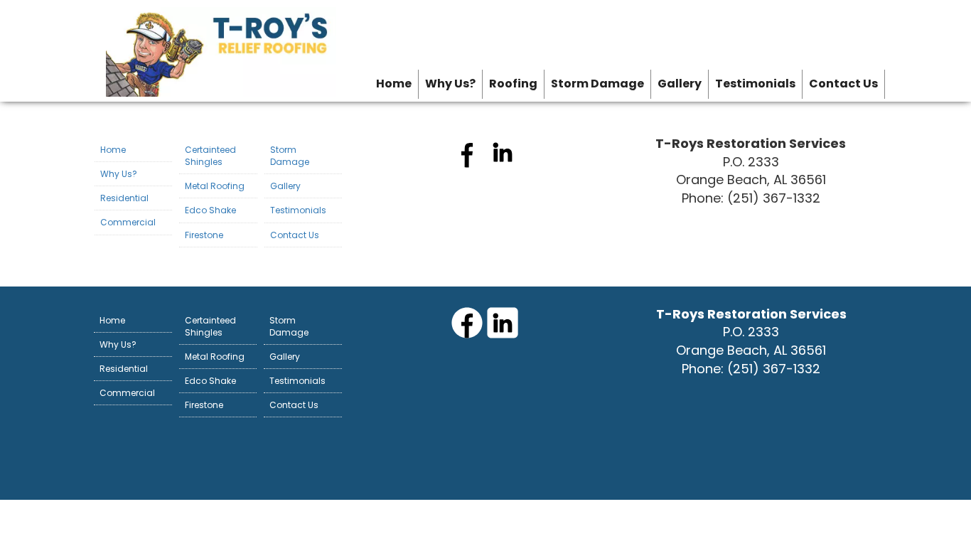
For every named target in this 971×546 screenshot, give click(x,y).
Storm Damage (597, 83)
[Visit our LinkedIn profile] (502, 165)
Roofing (513, 83)
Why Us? (450, 83)
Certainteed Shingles (210, 156)
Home (394, 83)
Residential (124, 198)
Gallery (680, 83)
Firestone (204, 235)
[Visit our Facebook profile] (467, 165)
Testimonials (755, 83)
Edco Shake (210, 210)
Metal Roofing (215, 186)
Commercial (128, 222)
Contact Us (843, 83)
